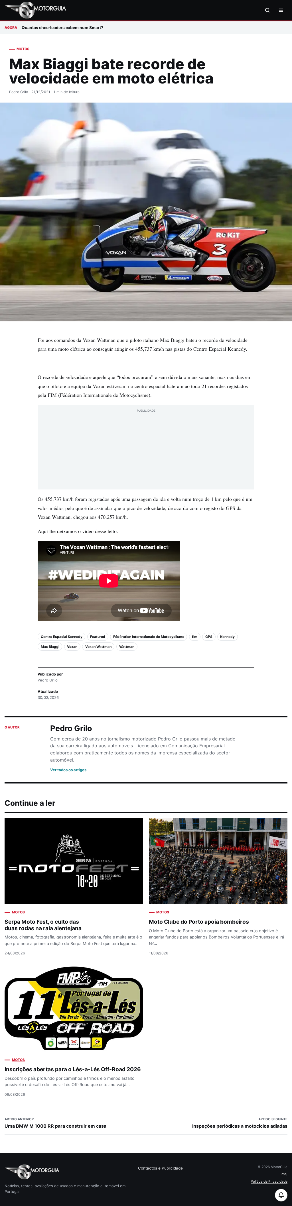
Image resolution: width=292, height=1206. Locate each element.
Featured (97, 636)
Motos (23, 49)
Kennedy (227, 636)
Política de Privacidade (269, 1181)
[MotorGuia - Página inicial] (35, 10)
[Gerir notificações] (281, 1195)
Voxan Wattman (98, 646)
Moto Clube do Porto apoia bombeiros (199, 921)
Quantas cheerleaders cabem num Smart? (62, 27)
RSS (284, 1174)
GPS (208, 636)
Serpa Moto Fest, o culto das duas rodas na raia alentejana (43, 925)
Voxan (72, 646)
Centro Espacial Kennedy (61, 636)
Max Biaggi (50, 646)
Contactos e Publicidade (160, 1168)
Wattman (126, 646)
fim (194, 636)
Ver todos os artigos (68, 770)
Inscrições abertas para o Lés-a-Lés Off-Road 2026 (73, 1069)
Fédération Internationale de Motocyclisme (148, 636)
